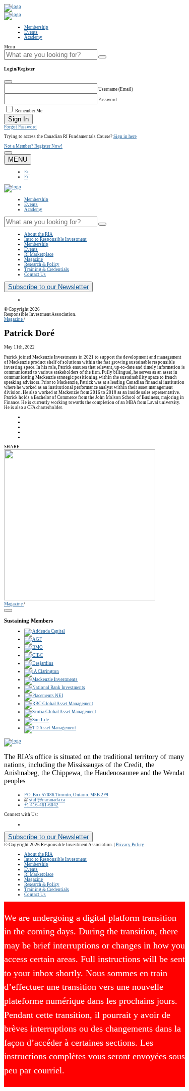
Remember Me (28, 110)
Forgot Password (20, 126)
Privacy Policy (130, 844)
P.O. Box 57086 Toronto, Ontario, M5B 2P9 (66, 794)
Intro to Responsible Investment (55, 239)
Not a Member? (33, 146)
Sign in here (125, 136)
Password (107, 99)
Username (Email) (115, 89)
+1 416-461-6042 (41, 804)
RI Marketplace (38, 254)
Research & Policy (41, 264)
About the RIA (38, 234)
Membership (36, 27)
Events (31, 32)
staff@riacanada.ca (47, 799)
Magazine (33, 259)
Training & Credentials (46, 269)
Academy (33, 37)
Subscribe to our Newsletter (48, 287)
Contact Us (35, 274)
